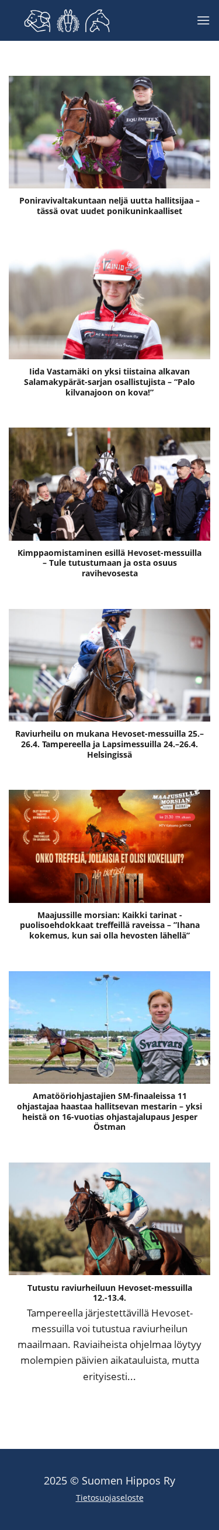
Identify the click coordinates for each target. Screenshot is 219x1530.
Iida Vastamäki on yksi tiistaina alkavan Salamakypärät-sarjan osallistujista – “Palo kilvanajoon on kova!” (109, 381)
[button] (203, 20)
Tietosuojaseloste (110, 1497)
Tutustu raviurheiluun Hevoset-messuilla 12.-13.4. (109, 1293)
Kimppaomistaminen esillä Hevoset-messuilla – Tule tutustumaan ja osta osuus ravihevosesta (109, 563)
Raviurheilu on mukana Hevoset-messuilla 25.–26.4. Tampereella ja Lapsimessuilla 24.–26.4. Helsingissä (109, 744)
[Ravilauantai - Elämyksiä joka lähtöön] (67, 20)
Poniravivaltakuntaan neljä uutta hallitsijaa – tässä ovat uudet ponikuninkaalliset (109, 205)
